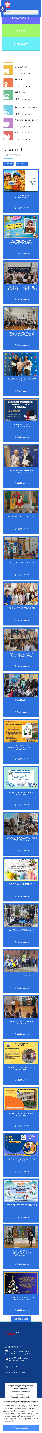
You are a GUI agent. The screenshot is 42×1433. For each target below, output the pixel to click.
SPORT (21, 31)
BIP (17, 1332)
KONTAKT (21, 44)
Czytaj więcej (24, 74)
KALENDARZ (20, 17)
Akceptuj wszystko (21, 1428)
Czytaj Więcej (23, 208)
